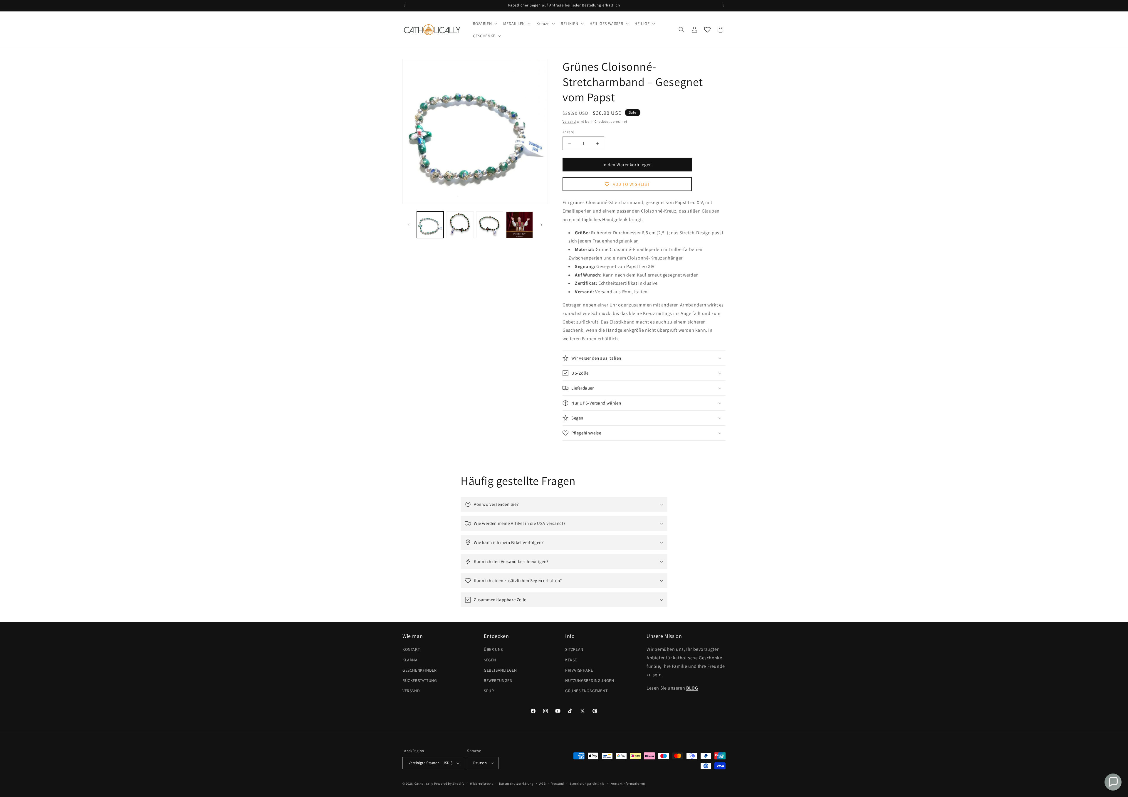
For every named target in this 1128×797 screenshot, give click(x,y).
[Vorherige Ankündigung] (404, 5)
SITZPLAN (574, 649)
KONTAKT (411, 649)
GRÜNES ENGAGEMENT (586, 690)
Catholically (423, 783)
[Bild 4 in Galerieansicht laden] (519, 224)
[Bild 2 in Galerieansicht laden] (459, 224)
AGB (542, 783)
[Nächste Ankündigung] (723, 5)
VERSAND (411, 690)
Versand (569, 121)
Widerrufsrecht (481, 783)
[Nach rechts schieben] (541, 224)
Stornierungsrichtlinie (587, 783)
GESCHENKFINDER (419, 670)
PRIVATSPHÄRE (579, 670)
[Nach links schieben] (408, 224)
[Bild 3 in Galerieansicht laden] (489, 224)
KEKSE (571, 660)
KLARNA (410, 660)
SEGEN (490, 660)
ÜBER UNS (493, 649)
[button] (484, 23)
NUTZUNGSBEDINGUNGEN (589, 680)
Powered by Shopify (449, 783)
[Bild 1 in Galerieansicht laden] (430, 224)
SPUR (489, 690)
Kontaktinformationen (627, 783)
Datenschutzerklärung (516, 783)
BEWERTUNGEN (498, 680)
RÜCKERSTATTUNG (419, 680)
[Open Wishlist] (707, 29)
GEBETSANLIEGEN (500, 670)
